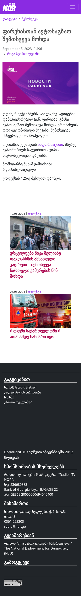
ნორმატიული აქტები (20, 387)
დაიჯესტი (9, 19)
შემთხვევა (30, 19)
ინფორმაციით (50, 144)
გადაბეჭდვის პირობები (22, 392)
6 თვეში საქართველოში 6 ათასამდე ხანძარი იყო (35, 333)
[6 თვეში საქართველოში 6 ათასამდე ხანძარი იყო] (40, 310)
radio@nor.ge (15, 526)
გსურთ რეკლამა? (18, 402)
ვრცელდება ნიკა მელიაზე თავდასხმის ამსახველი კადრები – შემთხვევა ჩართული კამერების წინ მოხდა (35, 264)
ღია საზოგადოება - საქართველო (44, 543)
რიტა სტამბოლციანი (23, 53)
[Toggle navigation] (73, 7)
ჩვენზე (9, 397)
